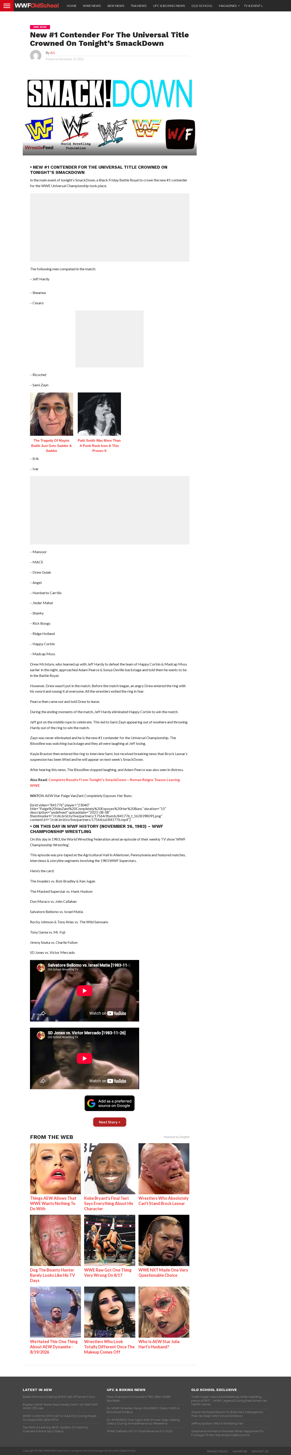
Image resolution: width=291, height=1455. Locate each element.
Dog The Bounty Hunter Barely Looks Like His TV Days (52, 1275)
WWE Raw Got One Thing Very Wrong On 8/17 (108, 1272)
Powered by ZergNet (176, 1137)
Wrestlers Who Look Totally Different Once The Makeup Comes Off (109, 1346)
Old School (202, 6)
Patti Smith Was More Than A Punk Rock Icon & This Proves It (99, 446)
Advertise (240, 1451)
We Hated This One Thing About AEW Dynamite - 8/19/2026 (54, 1346)
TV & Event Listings (259, 6)
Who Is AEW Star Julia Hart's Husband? (159, 1344)
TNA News (139, 6)
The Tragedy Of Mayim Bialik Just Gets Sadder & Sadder (51, 446)
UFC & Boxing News (169, 6)
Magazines (228, 6)
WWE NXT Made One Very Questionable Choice (163, 1272)
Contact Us (260, 1451)
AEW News (115, 6)
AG (52, 53)
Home (71, 6)
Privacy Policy (217, 1451)
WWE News (92, 6)
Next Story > (109, 1122)
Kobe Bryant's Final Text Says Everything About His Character (108, 1203)
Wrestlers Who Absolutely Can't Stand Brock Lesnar (163, 1201)
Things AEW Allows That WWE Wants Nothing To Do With (53, 1203)
